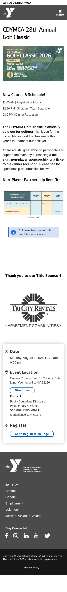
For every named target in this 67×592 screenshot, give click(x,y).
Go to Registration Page (32, 434)
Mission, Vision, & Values (23, 516)
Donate (10, 497)
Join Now (12, 484)
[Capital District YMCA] (9, 13)
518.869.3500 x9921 (24, 410)
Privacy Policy (31, 567)
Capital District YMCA (17, 2)
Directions (22, 390)
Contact (10, 491)
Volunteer (12, 509)
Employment (14, 503)
